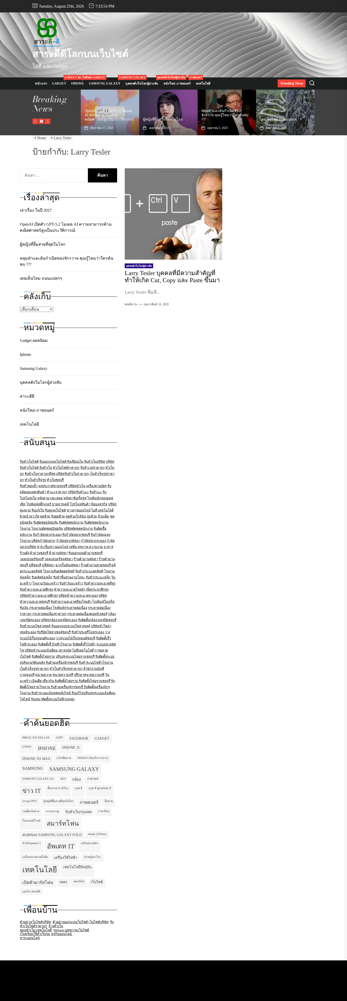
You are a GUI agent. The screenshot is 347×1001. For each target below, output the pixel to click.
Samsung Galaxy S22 (38, 778)
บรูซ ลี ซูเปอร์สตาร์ (100, 788)
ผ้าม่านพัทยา (58, 553)
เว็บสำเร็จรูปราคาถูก (34, 669)
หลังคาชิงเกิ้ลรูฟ (75, 498)
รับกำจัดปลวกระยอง (47, 535)
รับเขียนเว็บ (75, 461)
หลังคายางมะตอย (50, 498)
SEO (63, 778)
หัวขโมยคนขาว (31, 843)
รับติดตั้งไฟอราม (43, 656)
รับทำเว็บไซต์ (29, 461)
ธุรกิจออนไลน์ (61, 934)
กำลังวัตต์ (92, 778)
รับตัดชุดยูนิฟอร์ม (45, 522)
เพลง (63, 882)
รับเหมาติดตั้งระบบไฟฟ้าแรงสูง (52, 699)
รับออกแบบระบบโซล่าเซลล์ (70, 626)
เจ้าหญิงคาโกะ (92, 857)
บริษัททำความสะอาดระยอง (78, 595)
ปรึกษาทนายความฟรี (89, 675)
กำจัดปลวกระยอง (93, 541)
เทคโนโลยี (203, 83)
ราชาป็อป (103, 811)
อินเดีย (37, 681)
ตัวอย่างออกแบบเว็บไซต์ (70, 922)
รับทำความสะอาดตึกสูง (36, 589)
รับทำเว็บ (45, 468)
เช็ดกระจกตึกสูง (97, 589)
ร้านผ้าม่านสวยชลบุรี (96, 565)
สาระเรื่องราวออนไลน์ (52, 547)
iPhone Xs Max (36, 759)
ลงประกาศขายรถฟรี (52, 486)
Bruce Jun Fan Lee (36, 737)
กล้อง (76, 779)
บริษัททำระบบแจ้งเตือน (41, 650)
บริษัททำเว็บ (76, 486)
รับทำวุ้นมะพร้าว (71, 583)
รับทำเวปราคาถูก (92, 468)
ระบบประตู (52, 811)
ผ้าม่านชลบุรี (39, 553)
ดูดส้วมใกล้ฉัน (76, 516)
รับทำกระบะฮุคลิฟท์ (89, 571)
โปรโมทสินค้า (80, 504)
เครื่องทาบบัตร (96, 486)
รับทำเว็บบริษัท (94, 461)
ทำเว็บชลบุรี (55, 480)
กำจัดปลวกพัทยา (68, 541)
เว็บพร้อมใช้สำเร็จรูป (35, 934)
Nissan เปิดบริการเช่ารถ (92, 758)
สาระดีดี (27, 396)
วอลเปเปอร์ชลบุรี (32, 559)
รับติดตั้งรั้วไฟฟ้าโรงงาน (55, 644)
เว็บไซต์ (97, 882)
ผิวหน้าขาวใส (29, 516)
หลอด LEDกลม (97, 834)
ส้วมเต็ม (103, 516)
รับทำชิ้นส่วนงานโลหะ (69, 577)
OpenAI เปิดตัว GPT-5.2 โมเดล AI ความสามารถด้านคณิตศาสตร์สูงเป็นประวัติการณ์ (66, 227)
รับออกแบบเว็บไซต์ (53, 461)
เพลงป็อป (78, 881)
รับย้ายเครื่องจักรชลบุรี (62, 662)
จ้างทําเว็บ (56, 926)
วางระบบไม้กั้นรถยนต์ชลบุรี (75, 638)
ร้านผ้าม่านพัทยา (86, 559)
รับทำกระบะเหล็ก (98, 577)
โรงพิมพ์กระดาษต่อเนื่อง (70, 608)
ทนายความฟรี (63, 675)
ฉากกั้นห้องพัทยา (67, 565)
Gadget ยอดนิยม (34, 340)
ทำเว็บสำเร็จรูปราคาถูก (66, 669)
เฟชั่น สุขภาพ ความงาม (86, 547)
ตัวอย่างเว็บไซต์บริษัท (35, 922)
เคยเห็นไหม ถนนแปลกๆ (220, 119)
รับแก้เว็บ (37, 510)
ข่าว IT (31, 790)
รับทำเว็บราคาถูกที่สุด (40, 474)
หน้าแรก (41, 83)
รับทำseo (95, 492)
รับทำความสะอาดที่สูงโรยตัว (71, 602)
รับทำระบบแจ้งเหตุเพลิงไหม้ (51, 693)
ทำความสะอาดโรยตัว (69, 589)
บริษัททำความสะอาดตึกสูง (39, 595)
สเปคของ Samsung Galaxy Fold (52, 835)
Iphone (78, 81)
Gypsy (26, 746)
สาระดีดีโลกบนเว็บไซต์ (81, 54)
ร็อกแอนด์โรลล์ (31, 820)
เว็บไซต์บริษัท (98, 922)
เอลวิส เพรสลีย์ (31, 891)
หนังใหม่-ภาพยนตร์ (178, 81)
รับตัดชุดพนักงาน (71, 522)
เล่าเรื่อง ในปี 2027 (274, 119)
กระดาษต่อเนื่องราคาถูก (49, 614)
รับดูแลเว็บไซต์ (55, 510)
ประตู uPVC (29, 801)
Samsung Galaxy (106, 81)
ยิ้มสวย (109, 801)
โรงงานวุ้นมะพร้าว (45, 583)
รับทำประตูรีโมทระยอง (87, 632)
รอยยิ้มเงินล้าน (30, 811)
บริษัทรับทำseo (78, 492)
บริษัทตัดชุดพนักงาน (78, 528)
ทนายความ (43, 675)
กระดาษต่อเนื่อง (40, 608)
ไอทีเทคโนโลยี (83, 650)
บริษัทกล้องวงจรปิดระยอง (59, 620)
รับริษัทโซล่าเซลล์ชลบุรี (54, 632)
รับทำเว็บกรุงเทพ (78, 812)
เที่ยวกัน (48, 681)
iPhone (47, 748)
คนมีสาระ (131, 304)
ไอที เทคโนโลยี (102, 510)
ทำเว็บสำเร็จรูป (35, 480)
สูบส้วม (92, 516)
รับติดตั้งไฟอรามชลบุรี (95, 681)
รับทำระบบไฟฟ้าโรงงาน (96, 662)
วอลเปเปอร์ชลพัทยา (58, 559)
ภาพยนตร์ (89, 802)
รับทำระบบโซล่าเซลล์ (35, 626)
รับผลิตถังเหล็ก (41, 577)
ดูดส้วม (45, 516)
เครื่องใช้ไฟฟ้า (65, 858)
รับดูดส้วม (58, 516)
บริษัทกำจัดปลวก (43, 541)
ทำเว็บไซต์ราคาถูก (66, 468)
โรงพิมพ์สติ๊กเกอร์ (38, 504)
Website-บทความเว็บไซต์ (71, 930)
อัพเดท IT (60, 846)
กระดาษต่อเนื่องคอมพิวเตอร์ (87, 614)
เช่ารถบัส (64, 650)
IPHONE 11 (71, 747)
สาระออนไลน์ (30, 938)
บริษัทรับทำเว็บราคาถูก (72, 474)
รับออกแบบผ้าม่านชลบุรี (85, 553)
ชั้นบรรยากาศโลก (57, 788)
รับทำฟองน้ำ (29, 486)
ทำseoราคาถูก (57, 492)
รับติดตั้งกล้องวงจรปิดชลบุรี (97, 620)
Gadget (60, 81)
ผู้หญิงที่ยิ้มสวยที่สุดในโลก (104, 119)
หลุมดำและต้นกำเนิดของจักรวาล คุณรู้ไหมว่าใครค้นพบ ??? (166, 115)
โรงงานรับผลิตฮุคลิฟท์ (58, 571)
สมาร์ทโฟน (63, 823)
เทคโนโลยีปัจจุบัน (77, 867)
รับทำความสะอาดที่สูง (99, 583)
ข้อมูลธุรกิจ (99, 504)
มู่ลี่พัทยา (48, 565)
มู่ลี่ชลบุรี (35, 565)
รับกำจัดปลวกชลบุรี (76, 535)
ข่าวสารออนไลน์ (78, 510)
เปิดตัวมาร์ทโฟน (37, 882)
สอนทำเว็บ (28, 930)
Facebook (79, 738)
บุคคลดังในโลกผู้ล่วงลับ (143, 81)
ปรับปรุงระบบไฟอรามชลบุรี (75, 656)
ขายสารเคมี (60, 504)
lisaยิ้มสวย (64, 758)
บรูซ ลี (78, 788)
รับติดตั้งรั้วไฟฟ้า (84, 644)
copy (59, 737)
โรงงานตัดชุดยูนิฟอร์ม (47, 528)
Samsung (32, 768)
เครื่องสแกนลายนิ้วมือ (35, 857)
